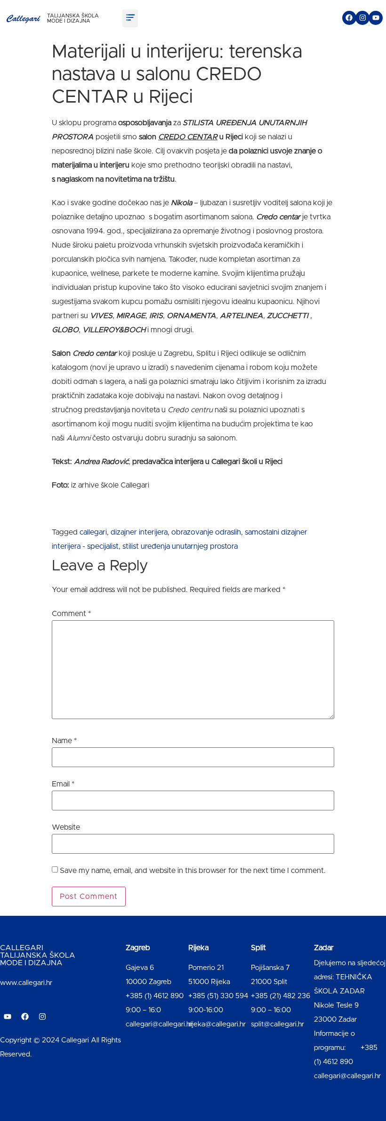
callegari (93, 532)
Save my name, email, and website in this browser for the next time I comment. (193, 870)
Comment (71, 613)
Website (66, 827)
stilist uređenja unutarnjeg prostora (180, 546)
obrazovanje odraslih (206, 532)
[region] (122, 1047)
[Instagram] (362, 18)
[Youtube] (376, 18)
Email (63, 784)
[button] (130, 18)
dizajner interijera (139, 532)
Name (64, 741)
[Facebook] (349, 18)
